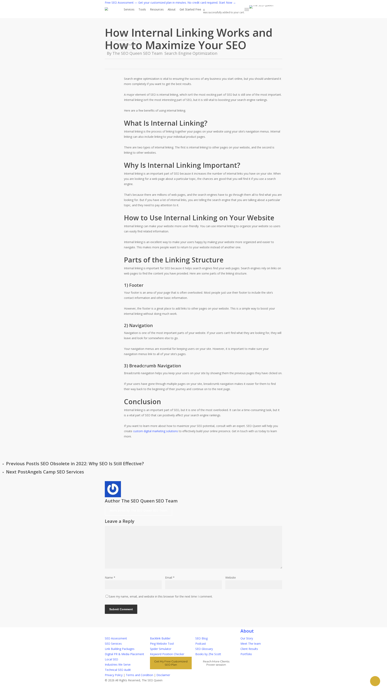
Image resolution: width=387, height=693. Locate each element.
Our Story (246, 638)
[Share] (375, 681)
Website (230, 577)
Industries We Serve (118, 664)
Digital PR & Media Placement (124, 654)
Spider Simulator (160, 649)
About (247, 631)
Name (110, 577)
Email (170, 577)
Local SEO (111, 659)
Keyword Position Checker (167, 654)
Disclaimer (163, 675)
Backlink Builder (160, 638)
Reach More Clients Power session (216, 663)
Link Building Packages (119, 649)
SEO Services (113, 643)
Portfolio (246, 654)
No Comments (126, 45)
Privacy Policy (114, 675)
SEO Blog (201, 638)
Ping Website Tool (162, 643)
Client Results (249, 649)
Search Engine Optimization (190, 53)
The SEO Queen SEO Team (137, 53)
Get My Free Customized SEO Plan (170, 663)
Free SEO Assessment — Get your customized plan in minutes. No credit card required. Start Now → (170, 2)
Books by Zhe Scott (208, 654)
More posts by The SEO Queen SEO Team (138, 510)
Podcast (200, 643)
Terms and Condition (139, 675)
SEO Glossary (204, 649)
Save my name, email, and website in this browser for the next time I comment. (161, 596)
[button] (246, 9)
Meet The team (250, 643)
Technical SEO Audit (118, 670)
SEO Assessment (116, 638)
